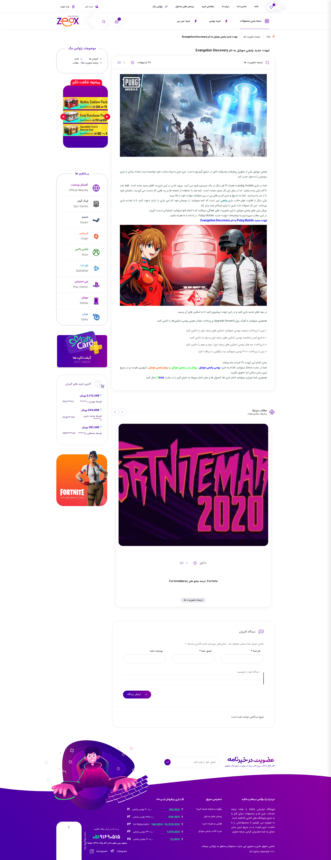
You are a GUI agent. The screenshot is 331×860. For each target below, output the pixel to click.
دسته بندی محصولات (251, 21)
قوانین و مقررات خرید (212, 824)
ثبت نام (89, 7)
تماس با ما (242, 6)
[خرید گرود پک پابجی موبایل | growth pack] (85, 116)
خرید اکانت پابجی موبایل (210, 831)
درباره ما (225, 6)
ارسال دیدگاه (134, 694)
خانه (256, 6)
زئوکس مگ (157, 7)
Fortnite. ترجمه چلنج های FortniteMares (193, 581)
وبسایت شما (156, 651)
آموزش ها (93, 59)
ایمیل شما (205, 651)
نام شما (255, 651)
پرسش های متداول (184, 6)
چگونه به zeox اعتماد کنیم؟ (209, 809)
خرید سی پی (184, 21)
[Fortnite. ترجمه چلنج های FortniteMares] (193, 485)
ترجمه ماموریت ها (252, 37)
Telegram (121, 851)
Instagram (101, 851)
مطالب (76, 63)
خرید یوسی (215, 21)
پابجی (223, 200)
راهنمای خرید (208, 6)
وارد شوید (65, 7)
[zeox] (67, 21)
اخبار (77, 59)
